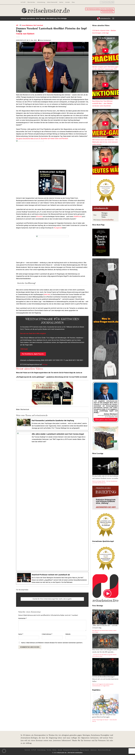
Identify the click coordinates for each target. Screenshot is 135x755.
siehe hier (47, 294)
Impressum (93, 750)
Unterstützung (41, 2)
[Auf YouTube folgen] (113, 2)
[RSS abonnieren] (110, 2)
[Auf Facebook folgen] (101, 2)
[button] (113, 18)
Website (67, 634)
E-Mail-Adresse (47, 634)
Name (20, 634)
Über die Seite (31, 2)
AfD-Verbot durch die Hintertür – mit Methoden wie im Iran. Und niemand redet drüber (105, 142)
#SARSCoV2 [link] (78, 216)
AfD (17, 25)
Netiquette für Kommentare (71, 750)
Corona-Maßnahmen (27, 25)
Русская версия (84, 750)
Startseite (27, 750)
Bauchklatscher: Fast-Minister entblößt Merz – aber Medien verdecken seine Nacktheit (102, 103)
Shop (73, 2)
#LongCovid (58, 228)
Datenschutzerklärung (104, 750)
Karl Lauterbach (38, 25)
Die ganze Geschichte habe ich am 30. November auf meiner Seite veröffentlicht (42, 138)
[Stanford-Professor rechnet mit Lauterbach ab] (52, 578)
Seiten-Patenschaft (52, 2)
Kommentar (22, 618)
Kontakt (67, 2)
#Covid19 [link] (39, 216)
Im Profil (23, 2)
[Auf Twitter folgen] (104, 2)
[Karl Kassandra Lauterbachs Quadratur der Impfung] (52, 424)
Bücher (61, 2)
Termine (49, 750)
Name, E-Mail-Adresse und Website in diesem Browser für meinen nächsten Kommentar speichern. (52, 643)
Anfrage (44, 364)
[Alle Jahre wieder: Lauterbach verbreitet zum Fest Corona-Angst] (52, 501)
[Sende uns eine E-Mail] (107, 2)
